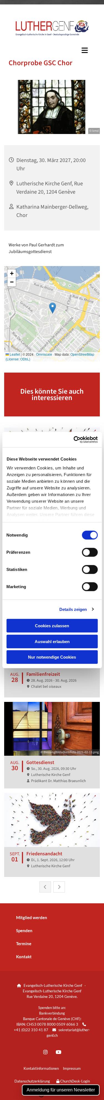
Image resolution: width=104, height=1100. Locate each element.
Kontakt (24, 956)
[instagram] (45, 1052)
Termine (23, 943)
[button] (52, 50)
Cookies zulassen (52, 625)
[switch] (90, 552)
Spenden (24, 930)
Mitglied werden (31, 917)
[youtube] (59, 1052)
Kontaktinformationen (41, 1068)
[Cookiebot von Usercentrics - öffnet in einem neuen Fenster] (74, 439)
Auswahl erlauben (52, 641)
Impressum (72, 1068)
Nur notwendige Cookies (52, 657)
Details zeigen (73, 609)
